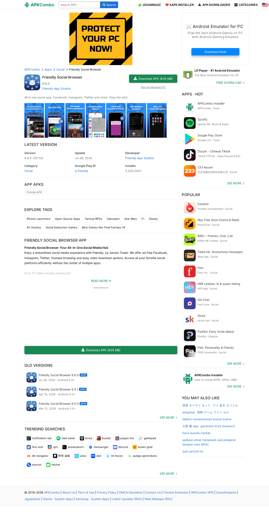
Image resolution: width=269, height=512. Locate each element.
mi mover (117, 455)
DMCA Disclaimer (131, 492)
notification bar (42, 438)
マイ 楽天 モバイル (225, 405)
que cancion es (192, 451)
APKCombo (32, 69)
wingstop (188, 412)
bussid (106, 438)
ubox (83, 455)
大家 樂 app (190, 426)
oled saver (68, 438)
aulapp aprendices (145, 455)
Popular (191, 194)
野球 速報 (64, 455)
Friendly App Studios (56, 88)
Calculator (113, 218)
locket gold (145, 447)
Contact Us (153, 492)
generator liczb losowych (217, 426)
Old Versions (38, 365)
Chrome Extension (176, 492)
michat (55, 464)
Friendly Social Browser (62, 77)
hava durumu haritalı (196, 433)
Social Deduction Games (61, 227)
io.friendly (81, 171)
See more (167, 417)
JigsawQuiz (32, 499)
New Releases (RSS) (159, 499)
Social (28, 171)
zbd (98, 455)
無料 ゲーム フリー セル (213, 412)
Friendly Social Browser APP (55, 240)
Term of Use (86, 492)
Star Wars (130, 218)
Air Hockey (34, 227)
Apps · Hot (192, 94)
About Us (68, 492)
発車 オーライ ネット (196, 405)
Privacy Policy (106, 492)
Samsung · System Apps (92, 499)
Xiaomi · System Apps (58, 499)
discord (123, 447)
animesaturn (76, 447)
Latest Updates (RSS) (127, 499)
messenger (101, 447)
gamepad (150, 438)
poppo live (127, 438)
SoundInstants (226, 492)
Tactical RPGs (93, 218)
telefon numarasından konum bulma (206, 419)
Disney (153, 218)
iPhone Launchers (38, 218)
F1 (142, 218)
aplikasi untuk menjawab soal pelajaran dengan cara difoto (209, 442)
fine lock (37, 447)
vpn (55, 447)
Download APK (155, 78)
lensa (88, 438)
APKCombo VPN (202, 492)
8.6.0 (33, 158)
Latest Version (40, 144)
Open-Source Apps (67, 218)
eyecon (37, 464)
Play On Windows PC (153, 87)
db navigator (40, 455)
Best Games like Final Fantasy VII (103, 227)
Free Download (228, 82)
